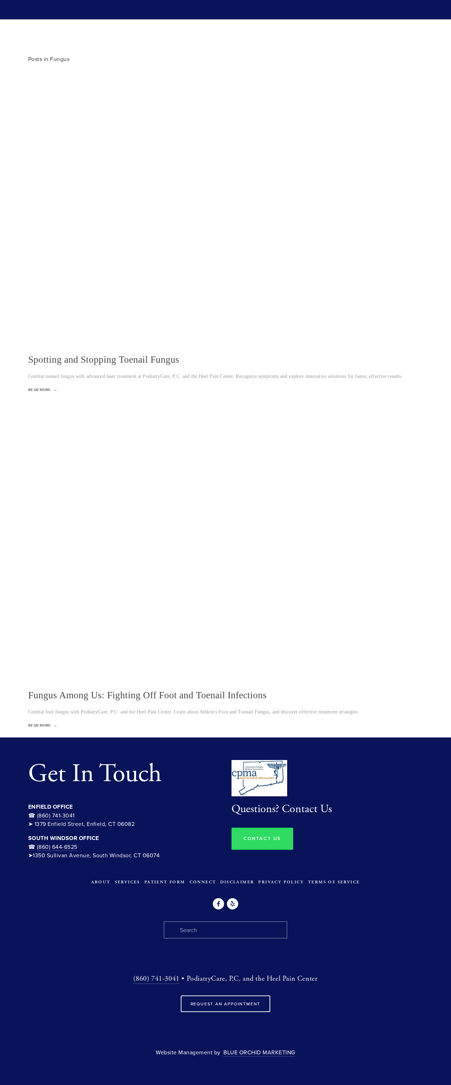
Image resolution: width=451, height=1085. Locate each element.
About (101, 882)
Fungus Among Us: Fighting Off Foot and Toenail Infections (147, 695)
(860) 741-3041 (56, 815)
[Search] (30, 9)
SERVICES (127, 882)
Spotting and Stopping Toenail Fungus (103, 359)
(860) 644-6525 (57, 847)
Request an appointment (226, 1004)
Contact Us (262, 838)
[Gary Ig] (218, 903)
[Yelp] (232, 903)
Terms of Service (334, 882)
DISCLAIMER (237, 882)
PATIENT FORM (164, 882)
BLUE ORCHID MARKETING (259, 1052)
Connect (203, 882)
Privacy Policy (281, 882)
